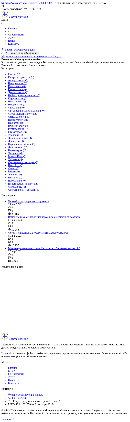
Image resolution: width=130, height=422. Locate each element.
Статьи (14, 74)
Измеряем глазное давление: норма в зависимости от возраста (44, 216)
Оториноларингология (23, 113)
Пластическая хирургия (23, 183)
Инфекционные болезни (24, 95)
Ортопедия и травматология (26, 110)
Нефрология (17, 104)
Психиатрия (17, 150)
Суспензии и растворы (23, 162)
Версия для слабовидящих (19, 49)
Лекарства (16, 141)
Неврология (17, 101)
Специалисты (16, 34)
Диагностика (17, 147)
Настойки (15, 165)
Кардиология (17, 98)
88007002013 (48, 3)
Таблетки (15, 159)
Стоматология (18, 131)
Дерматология (18, 92)
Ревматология (18, 128)
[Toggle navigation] (2, 53)
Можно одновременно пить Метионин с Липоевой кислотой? (44, 248)
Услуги (12, 37)
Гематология (17, 86)
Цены (11, 40)
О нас (11, 31)
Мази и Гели (17, 156)
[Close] (2, 23)
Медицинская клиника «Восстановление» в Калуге (31, 56)
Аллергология (18, 80)
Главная (12, 28)
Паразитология (18, 119)
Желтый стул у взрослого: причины (28, 201)
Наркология (17, 180)
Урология (15, 135)
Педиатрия (16, 122)
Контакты (13, 43)
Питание (15, 177)
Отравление (17, 186)
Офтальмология (19, 116)
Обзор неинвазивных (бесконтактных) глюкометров (38, 232)
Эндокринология (20, 138)
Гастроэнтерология (21, 77)
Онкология (16, 107)
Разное (14, 171)
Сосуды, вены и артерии (24, 189)
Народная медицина (21, 144)
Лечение (15, 174)
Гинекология (17, 89)
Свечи (13, 168)
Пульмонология (19, 125)
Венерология (17, 83)
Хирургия (15, 153)
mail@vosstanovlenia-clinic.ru (21, 3)
